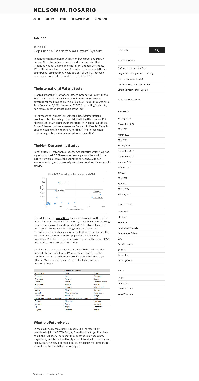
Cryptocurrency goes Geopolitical (134, 84)
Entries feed (124, 283)
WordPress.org (125, 294)
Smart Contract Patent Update (133, 89)
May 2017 (122, 178)
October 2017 (124, 162)
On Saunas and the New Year (132, 68)
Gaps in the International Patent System (68, 51)
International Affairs (127, 233)
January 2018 (124, 145)
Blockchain (123, 211)
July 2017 (122, 173)
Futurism (122, 222)
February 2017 (125, 194)
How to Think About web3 (130, 79)
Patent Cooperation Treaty (89, 65)
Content (49, 19)
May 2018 (122, 140)
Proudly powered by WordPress (48, 374)
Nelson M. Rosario (65, 10)
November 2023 (126, 124)
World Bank (62, 218)
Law (120, 239)
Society (121, 249)
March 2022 (124, 135)
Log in (121, 277)
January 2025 (124, 118)
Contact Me (101, 19)
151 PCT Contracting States (87, 105)
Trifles (63, 19)
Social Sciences (125, 244)
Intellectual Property (128, 228)
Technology (123, 255)
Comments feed (126, 288)
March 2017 (123, 189)
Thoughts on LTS (80, 19)
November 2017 (126, 156)
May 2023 (122, 129)
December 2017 (126, 151)
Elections (122, 217)
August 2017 (124, 167)
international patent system (71, 95)
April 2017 (122, 183)
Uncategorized (125, 260)
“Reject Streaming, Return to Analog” (136, 73)
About (36, 19)
